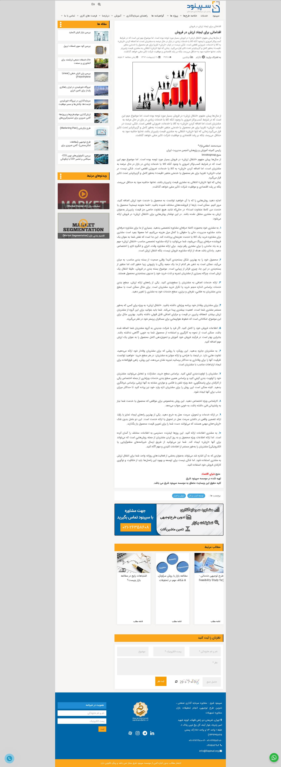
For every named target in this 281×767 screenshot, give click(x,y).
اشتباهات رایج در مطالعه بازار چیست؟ (134, 578)
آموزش (117, 16)
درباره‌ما (105, 16)
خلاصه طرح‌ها (190, 16)
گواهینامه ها (157, 16)
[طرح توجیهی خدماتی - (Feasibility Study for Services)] (211, 563)
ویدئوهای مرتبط (97, 176)
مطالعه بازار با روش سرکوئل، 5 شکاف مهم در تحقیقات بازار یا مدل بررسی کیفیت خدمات (172, 582)
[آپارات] (130, 733)
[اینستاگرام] (137, 733)
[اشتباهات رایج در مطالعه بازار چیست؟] (134, 563)
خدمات (204, 16)
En (93, 4)
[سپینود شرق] (203, 7)
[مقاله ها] (60, 24)
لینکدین (186, 57)
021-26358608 (135, 527)
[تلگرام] (144, 733)
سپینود (216, 16)
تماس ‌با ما (69, 16)
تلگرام (198, 57)
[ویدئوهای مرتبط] (60, 176)
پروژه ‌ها (174, 16)
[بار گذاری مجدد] (176, 681)
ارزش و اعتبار (179, 495)
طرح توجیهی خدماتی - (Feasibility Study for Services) (211, 580)
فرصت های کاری (88, 16)
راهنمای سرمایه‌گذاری (137, 16)
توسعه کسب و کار (196, 495)
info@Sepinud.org (209, 751)
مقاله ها (102, 24)
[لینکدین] (152, 733)
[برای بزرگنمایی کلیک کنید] (169, 86)
